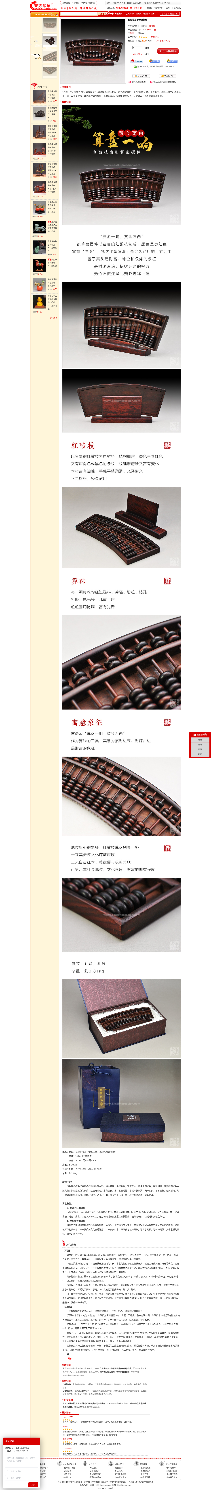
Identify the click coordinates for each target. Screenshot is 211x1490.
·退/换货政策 (145, 1468)
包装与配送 (119, 1464)
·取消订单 (67, 1477)
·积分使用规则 (171, 1471)
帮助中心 (165, 3)
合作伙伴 (113, 1482)
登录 (130, 3)
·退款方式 (144, 1474)
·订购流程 (42, 1471)
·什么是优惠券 (171, 1474)
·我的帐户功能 (69, 1468)
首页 (145, 3)
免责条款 (78, 1482)
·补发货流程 (145, 1477)
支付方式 (92, 1464)
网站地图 (61, 1482)
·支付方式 (93, 1468)
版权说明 (139, 1482)
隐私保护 (87, 1482)
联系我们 (96, 1482)
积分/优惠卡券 (171, 1464)
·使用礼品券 (94, 1471)
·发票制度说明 (95, 1477)
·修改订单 (67, 1474)
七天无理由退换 (139, 82)
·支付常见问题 (95, 1474)
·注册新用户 (43, 1468)
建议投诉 (104, 1482)
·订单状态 (67, 1471)
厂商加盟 (130, 1482)
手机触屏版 (176, 8)
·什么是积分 (171, 1468)
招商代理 (122, 1482)
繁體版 (150, 8)
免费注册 (137, 3)
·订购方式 (42, 1477)
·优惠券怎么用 (171, 1477)
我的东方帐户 (154, 3)
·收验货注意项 (120, 1477)
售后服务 (144, 1464)
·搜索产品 (42, 1474)
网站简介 (70, 1482)
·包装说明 (118, 1468)
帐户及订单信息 (69, 1464)
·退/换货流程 (145, 1471)
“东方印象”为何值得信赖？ (165, 82)
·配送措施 (118, 1471)
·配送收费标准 (120, 1474)
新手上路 (41, 1464)
